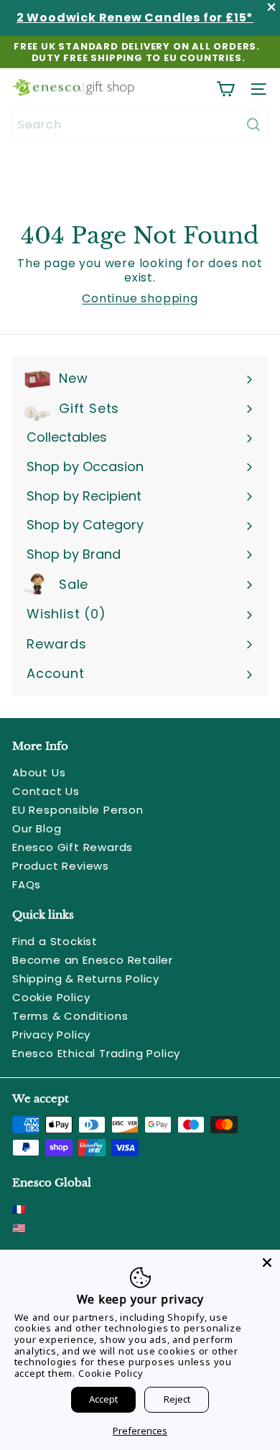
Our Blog (36, 828)
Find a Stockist (55, 941)
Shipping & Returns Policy (85, 978)
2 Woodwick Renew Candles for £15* (135, 17)
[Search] (253, 124)
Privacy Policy (51, 1034)
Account (56, 673)
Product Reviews (60, 865)
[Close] (267, 1262)
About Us (38, 772)
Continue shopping (140, 298)
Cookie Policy (51, 997)
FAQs (26, 884)
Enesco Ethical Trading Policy (96, 1053)
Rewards (57, 644)
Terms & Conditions (70, 1015)
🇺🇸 (19, 1227)
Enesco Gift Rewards (72, 847)
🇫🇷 (19, 1209)
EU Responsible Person (78, 809)
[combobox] (140, 124)
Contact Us (46, 791)
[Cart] (225, 89)
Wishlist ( (63, 614)
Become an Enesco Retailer (92, 959)
